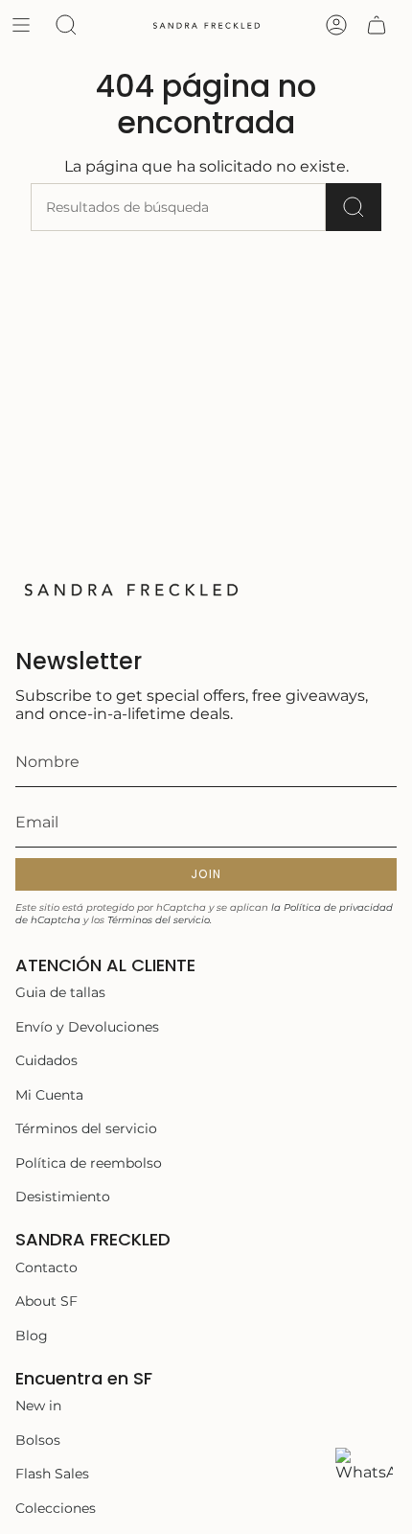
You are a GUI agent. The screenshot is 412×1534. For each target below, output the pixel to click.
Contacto (46, 1267)
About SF (46, 1301)
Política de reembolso (88, 1163)
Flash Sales (52, 1473)
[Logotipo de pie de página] (130, 588)
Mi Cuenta (49, 1095)
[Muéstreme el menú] (21, 25)
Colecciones (55, 1508)
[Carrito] (376, 25)
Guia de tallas (60, 992)
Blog (31, 1335)
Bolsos (37, 1440)
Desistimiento (62, 1196)
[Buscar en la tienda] (353, 207)
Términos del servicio (86, 1128)
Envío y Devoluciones (87, 1026)
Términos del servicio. (159, 920)
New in (38, 1405)
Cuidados (46, 1060)
